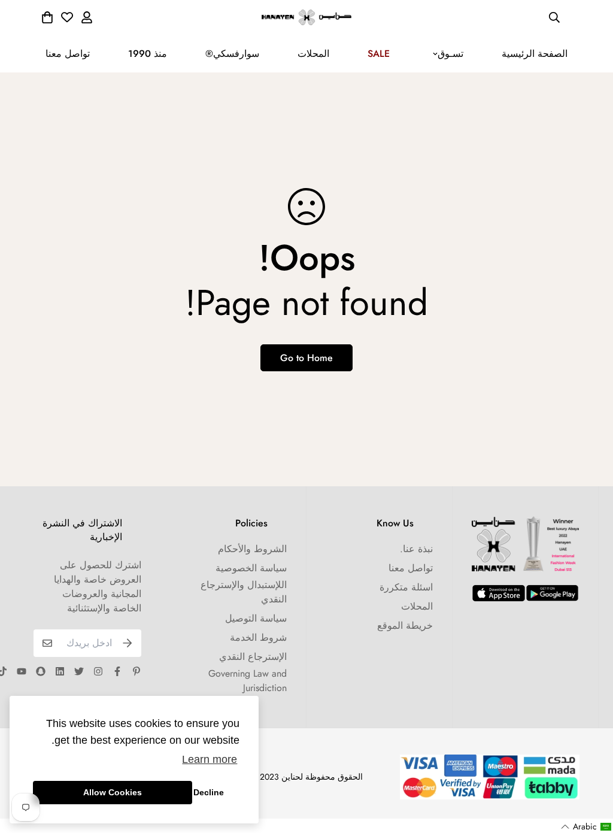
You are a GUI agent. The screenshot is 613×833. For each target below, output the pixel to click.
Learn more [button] (209, 759)
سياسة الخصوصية (251, 568)
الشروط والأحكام (252, 549)
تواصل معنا (67, 53)
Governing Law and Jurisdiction (247, 681)
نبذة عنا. (416, 549)
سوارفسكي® (232, 53)
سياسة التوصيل (256, 618)
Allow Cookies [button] (112, 792)
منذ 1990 (147, 53)
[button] (586, 826)
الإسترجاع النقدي (253, 657)
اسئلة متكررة (406, 587)
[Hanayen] (306, 18)
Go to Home (306, 358)
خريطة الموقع (405, 625)
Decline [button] (208, 792)
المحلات (313, 53)
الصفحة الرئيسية (535, 53)
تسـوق (450, 53)
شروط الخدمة (258, 637)
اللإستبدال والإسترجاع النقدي (244, 592)
